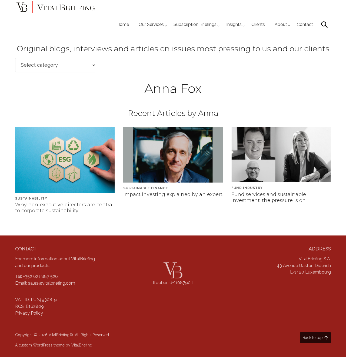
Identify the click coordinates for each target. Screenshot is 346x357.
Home (123, 24)
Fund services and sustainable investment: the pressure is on (268, 197)
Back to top (313, 337)
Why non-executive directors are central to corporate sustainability (64, 208)
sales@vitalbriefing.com (51, 283)
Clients (258, 24)
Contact (305, 24)
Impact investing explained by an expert (172, 194)
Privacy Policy (29, 313)
